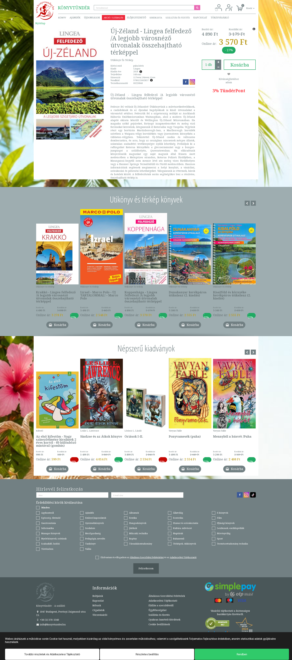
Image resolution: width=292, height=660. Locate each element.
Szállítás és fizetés (178, 17)
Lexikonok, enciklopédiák (230, 528)
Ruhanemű (178, 538)
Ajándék (75, 17)
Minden (45, 507)
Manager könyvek (50, 533)
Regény (133, 538)
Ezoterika (178, 517)
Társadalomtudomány (140, 543)
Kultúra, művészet (182, 528)
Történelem (47, 548)
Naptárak (178, 533)
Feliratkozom (146, 568)
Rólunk (96, 605)
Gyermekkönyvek (94, 523)
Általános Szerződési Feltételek (167, 596)
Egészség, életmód (50, 517)
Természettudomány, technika (232, 543)
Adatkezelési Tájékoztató (163, 600)
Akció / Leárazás (113, 17)
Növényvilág (223, 533)
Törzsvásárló (220, 17)
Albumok (134, 512)
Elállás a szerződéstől (161, 605)
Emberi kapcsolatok (95, 517)
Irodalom (90, 528)
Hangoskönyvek (137, 523)
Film (219, 517)
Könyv (62, 17)
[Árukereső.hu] (217, 624)
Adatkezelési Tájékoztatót (183, 557)
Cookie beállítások (159, 624)
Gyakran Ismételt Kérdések (164, 619)
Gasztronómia (48, 523)
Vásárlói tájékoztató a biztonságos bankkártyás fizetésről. (230, 612)
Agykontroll (47, 512)
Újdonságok (92, 17)
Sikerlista (156, 17)
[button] (246, 6)
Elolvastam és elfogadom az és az (149, 557)
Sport (220, 538)
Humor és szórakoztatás (185, 523)
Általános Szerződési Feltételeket (147, 557)
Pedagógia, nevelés (95, 538)
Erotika (133, 517)
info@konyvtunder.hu (52, 624)
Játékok (133, 528)
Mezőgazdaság (93, 533)
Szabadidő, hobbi (50, 543)
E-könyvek (222, 512)
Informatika (47, 528)
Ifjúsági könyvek (226, 523)
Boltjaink (97, 596)
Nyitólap (40, 23)
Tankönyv (90, 543)
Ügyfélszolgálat (157, 610)
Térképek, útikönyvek (184, 543)
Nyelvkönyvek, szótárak (54, 538)
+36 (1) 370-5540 (49, 619)
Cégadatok (98, 610)
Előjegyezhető (136, 17)
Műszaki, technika (138, 533)
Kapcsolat (200, 17)
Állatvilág (178, 512)
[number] (208, 65)
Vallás (88, 548)
